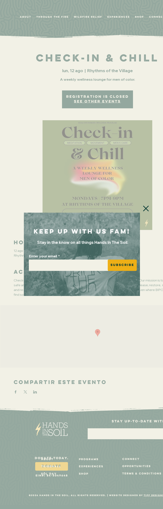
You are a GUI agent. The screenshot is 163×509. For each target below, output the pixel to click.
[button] (146, 208)
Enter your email (43, 256)
